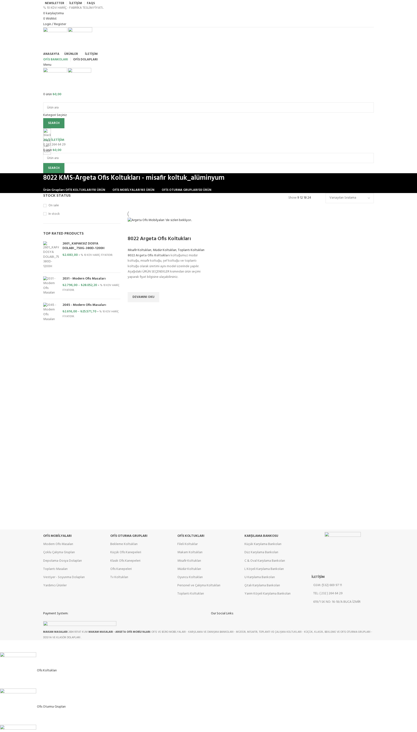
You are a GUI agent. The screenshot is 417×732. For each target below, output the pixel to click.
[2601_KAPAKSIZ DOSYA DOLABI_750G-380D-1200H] (51, 255)
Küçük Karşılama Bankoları (262, 544)
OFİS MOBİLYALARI (57, 536)
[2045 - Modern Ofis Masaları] (51, 312)
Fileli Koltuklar (187, 544)
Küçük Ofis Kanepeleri (125, 552)
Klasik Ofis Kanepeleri (125, 561)
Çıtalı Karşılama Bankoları (262, 585)
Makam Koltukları (189, 552)
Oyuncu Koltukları (190, 577)
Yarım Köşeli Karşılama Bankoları (267, 593)
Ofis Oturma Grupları (128, 536)
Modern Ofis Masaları (58, 544)
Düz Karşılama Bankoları (261, 552)
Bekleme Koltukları (124, 544)
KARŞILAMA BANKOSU (261, 536)
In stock (54, 214)
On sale (54, 205)
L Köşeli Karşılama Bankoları (264, 569)
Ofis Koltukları (190, 536)
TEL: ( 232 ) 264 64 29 (328, 593)
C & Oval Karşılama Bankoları (264, 561)
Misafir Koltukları (139, 250)
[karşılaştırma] (134, 229)
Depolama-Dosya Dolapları (62, 561)
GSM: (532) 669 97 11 (327, 585)
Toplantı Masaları (55, 569)
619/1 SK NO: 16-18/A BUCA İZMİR (337, 602)
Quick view (134, 308)
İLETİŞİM (318, 577)
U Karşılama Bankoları (259, 577)
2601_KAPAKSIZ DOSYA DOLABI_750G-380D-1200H (83, 246)
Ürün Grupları (54, 190)
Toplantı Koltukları (191, 250)
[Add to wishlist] (134, 286)
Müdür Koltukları (164, 250)
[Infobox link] (208, 320)
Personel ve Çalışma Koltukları (198, 585)
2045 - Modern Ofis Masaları (84, 305)
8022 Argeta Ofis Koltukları (159, 239)
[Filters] (6, 646)
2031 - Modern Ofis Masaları (84, 278)
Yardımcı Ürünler (55, 585)
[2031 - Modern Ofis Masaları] (51, 285)
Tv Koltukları (119, 577)
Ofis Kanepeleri (121, 569)
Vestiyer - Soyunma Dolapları (64, 577)
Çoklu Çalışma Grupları (59, 552)
